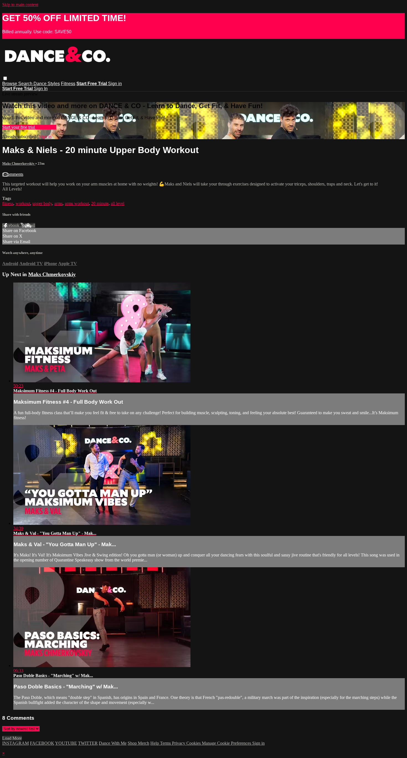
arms (58, 203)
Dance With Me (113, 743)
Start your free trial (19, 127)
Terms (166, 743)
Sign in (115, 83)
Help (155, 743)
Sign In (41, 88)
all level (117, 203)
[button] (5, 78)
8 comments (12, 174)
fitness (7, 203)
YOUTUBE (66, 743)
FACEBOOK (42, 743)
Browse (10, 83)
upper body (42, 203)
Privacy (179, 743)
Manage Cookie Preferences (227, 743)
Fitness (68, 83)
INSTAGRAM (15, 743)
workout (23, 203)
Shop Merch (138, 743)
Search (26, 83)
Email (30, 225)
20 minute (100, 203)
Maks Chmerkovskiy (18, 163)
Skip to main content (20, 4)
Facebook (11, 225)
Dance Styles (47, 83)
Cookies (194, 743)
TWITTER (88, 743)
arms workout (77, 203)
